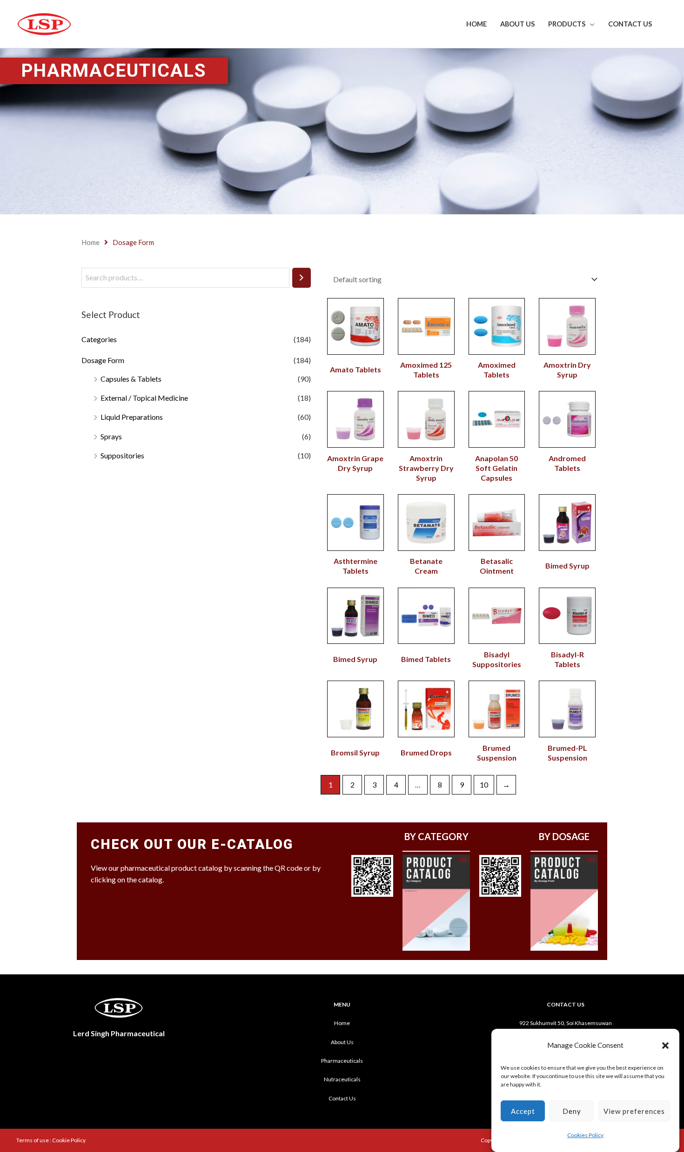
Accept (523, 1111)
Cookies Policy (585, 1135)
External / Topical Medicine (144, 397)
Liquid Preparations (132, 416)
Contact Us (630, 24)
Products (566, 24)
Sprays (111, 436)
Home (476, 24)
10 (484, 784)
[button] (665, 1045)
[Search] (301, 278)
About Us (517, 24)
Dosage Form (102, 360)
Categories (99, 339)
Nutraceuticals (342, 1079)
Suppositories (122, 455)
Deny (572, 1111)
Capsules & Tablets (131, 378)
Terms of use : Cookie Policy (51, 1140)
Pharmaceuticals (342, 1060)
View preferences (634, 1111)
